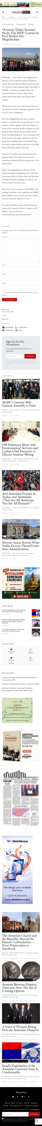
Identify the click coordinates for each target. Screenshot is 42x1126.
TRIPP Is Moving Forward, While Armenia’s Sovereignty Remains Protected (13, 621)
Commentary (12, 931)
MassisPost (5, 319)
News (31, 24)
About (7, 1103)
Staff (13, 1103)
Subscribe (30, 356)
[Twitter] (17, 1096)
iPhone (26, 1103)
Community (11, 17)
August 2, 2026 (6, 614)
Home (3, 17)
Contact (19, 1103)
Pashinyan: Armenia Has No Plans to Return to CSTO (20, 684)
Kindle (5, 1105)
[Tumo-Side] (17, 710)
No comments (7, 44)
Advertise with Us (16, 1105)
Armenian (5, 931)
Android (34, 1103)
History (25, 980)
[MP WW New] (17, 870)
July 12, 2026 (5, 633)
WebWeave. (36, 1109)
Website (4, 283)
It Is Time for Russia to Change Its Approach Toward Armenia (13, 630)
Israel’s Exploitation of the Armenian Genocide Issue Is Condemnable (14, 611)
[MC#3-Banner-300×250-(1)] (21, 583)
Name (4, 265)
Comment (5, 237)
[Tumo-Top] (21, 4)
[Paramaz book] (21, 746)
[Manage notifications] (36, 1120)
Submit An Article (32, 1105)
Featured (21, 24)
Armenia (5, 980)
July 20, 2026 (5, 625)
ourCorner (24, 1061)
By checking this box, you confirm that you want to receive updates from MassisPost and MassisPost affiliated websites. (20, 363)
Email (4, 274)
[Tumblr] (28, 1096)
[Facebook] (13, 1096)
